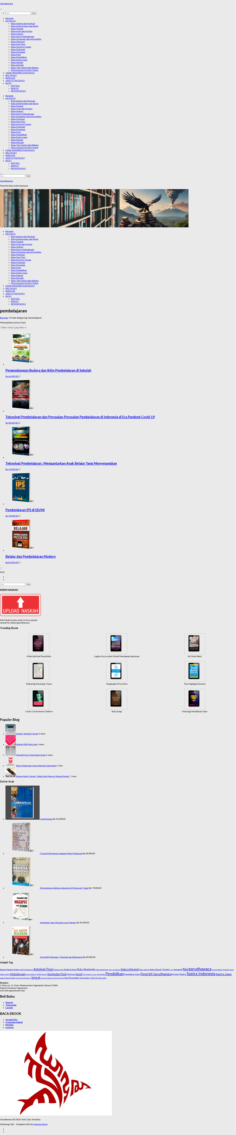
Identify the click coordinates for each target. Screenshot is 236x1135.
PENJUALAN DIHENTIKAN (24, 70)
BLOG (8, 83)
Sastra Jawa (223, 974)
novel (79, 974)
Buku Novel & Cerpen (21, 46)
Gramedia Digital (14, 1022)
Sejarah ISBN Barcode (26, 744)
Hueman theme (40, 1124)
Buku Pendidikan (19, 57)
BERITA (15, 88)
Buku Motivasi (18, 41)
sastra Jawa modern (8, 978)
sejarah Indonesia (47, 978)
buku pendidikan (114, 970)
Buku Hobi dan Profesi (21, 31)
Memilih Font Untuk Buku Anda (30, 755)
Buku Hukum (17, 33)
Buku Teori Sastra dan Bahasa (25, 67)
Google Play (11, 1019)
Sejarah (35, 977)
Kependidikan (31, 974)
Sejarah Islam (59, 978)
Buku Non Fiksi (18, 44)
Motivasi (71, 974)
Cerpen (166, 969)
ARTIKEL (15, 85)
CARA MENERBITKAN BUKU (20, 72)
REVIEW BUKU (18, 91)
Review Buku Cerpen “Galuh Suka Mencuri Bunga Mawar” (43, 776)
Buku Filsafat (17, 28)
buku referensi (130, 969)
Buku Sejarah (17, 62)
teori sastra (102, 978)
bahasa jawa (59, 970)
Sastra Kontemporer (23, 978)
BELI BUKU (11, 75)
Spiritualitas (85, 978)
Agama (3, 969)
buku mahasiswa (101, 970)
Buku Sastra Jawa (19, 59)
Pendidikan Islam (132, 974)
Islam (232, 970)
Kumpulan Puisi (57, 974)
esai (171, 970)
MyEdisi (9, 1024)
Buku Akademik (86, 969)
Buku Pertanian (18, 52)
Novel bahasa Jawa (89, 974)
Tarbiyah (93, 978)
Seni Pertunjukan (71, 978)
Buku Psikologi (18, 49)
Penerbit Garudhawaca (156, 974)
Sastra (182, 974)
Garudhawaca (6, 3)
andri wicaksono (26, 969)
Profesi (175, 974)
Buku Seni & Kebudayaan (22, 36)
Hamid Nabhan (217, 970)
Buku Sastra (144, 969)
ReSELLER (10, 78)
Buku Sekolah (17, 65)
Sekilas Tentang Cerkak (27, 733)
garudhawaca (200, 968)
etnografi (178, 969)
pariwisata (101, 974)
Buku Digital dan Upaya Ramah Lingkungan (36, 765)
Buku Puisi (16, 54)
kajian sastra (5, 974)
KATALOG (10, 21)
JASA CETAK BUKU (15, 80)
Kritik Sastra (41, 974)
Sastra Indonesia (201, 973)
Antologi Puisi (43, 969)
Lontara (9, 1027)
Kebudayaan (18, 974)
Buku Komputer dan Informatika (26, 39)
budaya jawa (70, 969)
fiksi (185, 969)
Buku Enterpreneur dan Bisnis (24, 26)
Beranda (9, 18)
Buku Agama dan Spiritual (23, 23)
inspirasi (226, 970)
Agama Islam (13, 969)
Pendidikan (114, 973)
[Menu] (1, 9)
